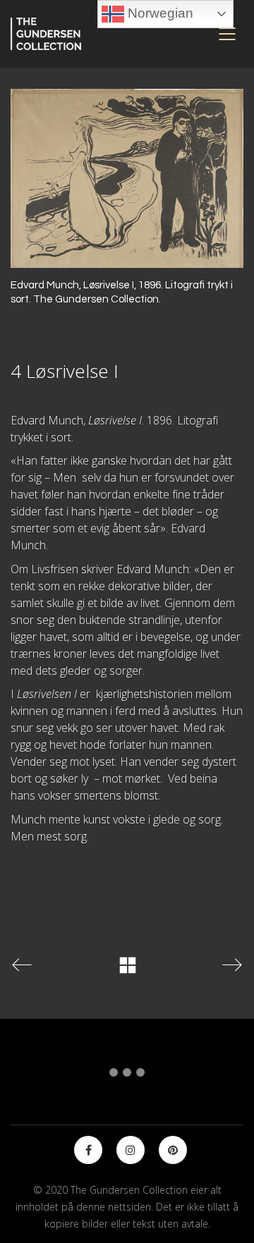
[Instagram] (130, 1150)
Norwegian (158, 13)
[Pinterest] (173, 1150)
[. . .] (127, 1075)
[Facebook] (88, 1150)
